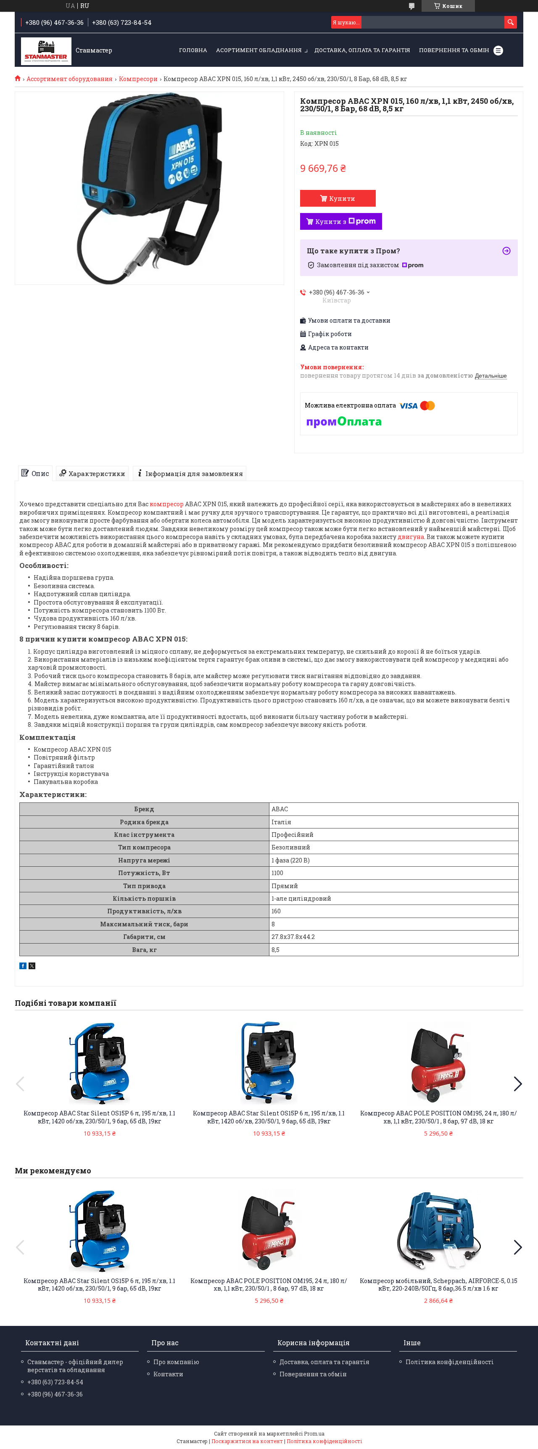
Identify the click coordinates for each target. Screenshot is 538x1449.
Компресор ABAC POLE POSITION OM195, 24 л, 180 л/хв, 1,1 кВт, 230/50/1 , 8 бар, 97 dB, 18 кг (438, 1117)
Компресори (138, 79)
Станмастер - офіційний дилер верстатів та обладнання (75, 1366)
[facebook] (22, 967)
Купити (342, 198)
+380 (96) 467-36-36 (55, 1394)
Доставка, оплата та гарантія (362, 50)
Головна (193, 50)
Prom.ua (314, 1433)
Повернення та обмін (454, 50)
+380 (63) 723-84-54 (55, 1382)
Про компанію (176, 1362)
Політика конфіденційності (450, 1362)
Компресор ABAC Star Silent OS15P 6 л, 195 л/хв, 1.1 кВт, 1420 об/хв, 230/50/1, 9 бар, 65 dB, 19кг (99, 1117)
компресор (167, 504)
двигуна (411, 537)
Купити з (330, 221)
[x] (32, 967)
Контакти (168, 1374)
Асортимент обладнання (259, 50)
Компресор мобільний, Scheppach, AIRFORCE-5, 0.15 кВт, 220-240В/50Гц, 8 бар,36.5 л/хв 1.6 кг (438, 1285)
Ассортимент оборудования (69, 79)
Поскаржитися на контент (247, 1441)
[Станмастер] (46, 50)
